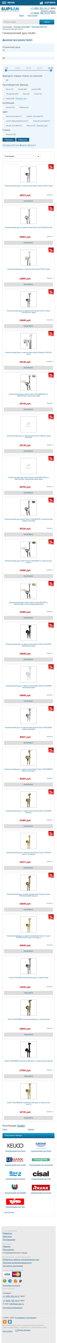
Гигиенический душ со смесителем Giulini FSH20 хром (28, 269)
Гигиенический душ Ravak (41, 1193)
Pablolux (31, 1129)
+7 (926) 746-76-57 (40, 13)
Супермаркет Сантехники (25, 1318)
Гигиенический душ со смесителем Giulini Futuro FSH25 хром (28, 186)
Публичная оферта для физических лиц (21, 1259)
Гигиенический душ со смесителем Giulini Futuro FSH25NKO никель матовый (28, 728)
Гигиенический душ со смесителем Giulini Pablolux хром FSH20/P (28, 436)
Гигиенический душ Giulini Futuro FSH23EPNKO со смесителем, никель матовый (28, 395)
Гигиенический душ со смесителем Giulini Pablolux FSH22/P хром (28, 353)
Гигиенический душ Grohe (41, 1151)
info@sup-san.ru (16, 1304)
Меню (11, 3)
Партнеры (7, 1236)
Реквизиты (7, 1233)
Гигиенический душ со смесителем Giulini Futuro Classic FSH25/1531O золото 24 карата (28, 937)
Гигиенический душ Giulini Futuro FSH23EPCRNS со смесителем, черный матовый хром (28, 478)
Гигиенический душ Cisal (41, 1179)
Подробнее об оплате (11, 1286)
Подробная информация (12, 1308)
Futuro (4, 1129)
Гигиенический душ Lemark (15, 1165)
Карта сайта (7, 1331)
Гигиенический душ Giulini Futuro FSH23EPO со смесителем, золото (28, 561)
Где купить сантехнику (13, 1266)
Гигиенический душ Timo (15, 1207)
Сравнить (50, 195)
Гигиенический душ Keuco (15, 1151)
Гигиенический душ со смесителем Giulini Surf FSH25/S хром (28, 227)
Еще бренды (9, 1212)
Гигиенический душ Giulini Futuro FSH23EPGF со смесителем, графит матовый (28, 520)
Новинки (6, 1246)
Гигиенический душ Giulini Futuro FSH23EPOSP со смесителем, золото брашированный (28, 603)
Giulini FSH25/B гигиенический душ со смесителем (28, 978)
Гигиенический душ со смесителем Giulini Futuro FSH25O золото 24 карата (28, 853)
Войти (21, 16)
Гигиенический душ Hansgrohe (41, 1165)
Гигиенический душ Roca (15, 1179)
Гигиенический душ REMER (15, 1193)
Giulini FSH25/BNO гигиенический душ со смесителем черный (28, 1061)
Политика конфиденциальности (17, 1263)
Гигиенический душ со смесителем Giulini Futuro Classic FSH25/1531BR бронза (28, 895)
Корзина (50, 3)
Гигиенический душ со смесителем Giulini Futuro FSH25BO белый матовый (28, 687)
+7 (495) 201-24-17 (11, 1296)
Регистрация (32, 16)
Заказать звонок (48, 11)
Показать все (21, 98)
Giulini (21, 1125)
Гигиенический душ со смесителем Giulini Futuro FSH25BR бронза (28, 812)
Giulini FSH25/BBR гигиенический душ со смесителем (28, 1019)
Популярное (8, 1249)
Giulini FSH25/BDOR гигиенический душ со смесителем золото (28, 1103)
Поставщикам (9, 1239)
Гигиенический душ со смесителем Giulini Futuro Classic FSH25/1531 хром (28, 311)
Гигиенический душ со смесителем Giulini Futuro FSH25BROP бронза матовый (28, 770)
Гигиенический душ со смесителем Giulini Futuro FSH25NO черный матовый (28, 645)
